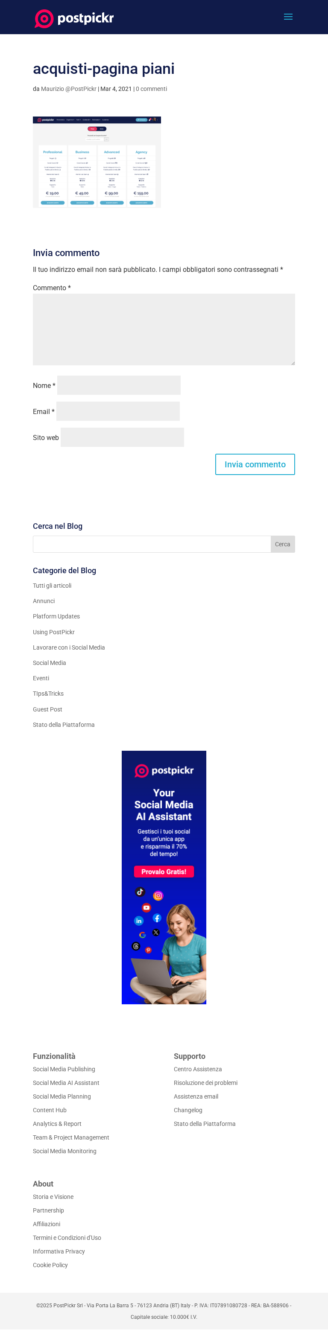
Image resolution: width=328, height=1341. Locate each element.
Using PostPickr (54, 632)
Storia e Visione (53, 1196)
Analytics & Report (57, 1123)
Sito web (46, 438)
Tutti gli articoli (52, 585)
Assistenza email (196, 1096)
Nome (44, 386)
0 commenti (151, 88)
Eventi (41, 678)
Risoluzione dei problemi (205, 1082)
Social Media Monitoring (65, 1151)
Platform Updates (56, 616)
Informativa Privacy (59, 1251)
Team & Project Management (71, 1137)
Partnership (48, 1210)
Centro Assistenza (198, 1069)
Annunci (44, 601)
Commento (52, 288)
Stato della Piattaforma (64, 724)
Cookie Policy (50, 1265)
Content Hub (50, 1110)
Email (44, 412)
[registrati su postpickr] (164, 877)
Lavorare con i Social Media (69, 647)
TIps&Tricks (48, 693)
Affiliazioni (46, 1224)
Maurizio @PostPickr (69, 88)
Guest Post (47, 709)
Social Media (49, 662)
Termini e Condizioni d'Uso (67, 1237)
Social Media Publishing (64, 1069)
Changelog (188, 1110)
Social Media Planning (62, 1096)
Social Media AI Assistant (66, 1082)
